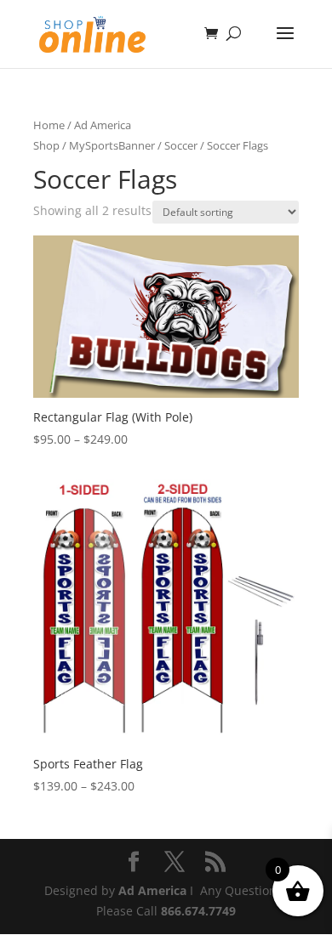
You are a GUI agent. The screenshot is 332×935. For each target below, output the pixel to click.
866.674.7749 (198, 911)
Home (49, 125)
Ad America (152, 890)
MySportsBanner (112, 145)
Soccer (180, 145)
